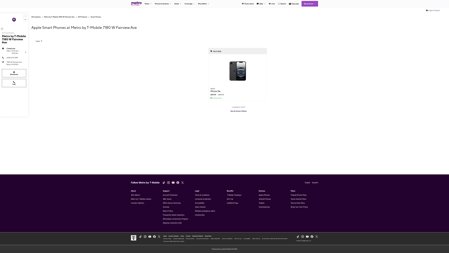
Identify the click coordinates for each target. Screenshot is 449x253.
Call (14, 84)
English (430, 10)
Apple (38, 41)
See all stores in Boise (238, 111)
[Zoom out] (25, 19)
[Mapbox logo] (2, 28)
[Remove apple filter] (41, 41)
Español (437, 10)
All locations (36, 17)
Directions (14, 74)
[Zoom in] (25, 16)
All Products (82, 17)
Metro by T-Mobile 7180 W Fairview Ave (59, 17)
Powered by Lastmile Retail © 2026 (224, 249)
